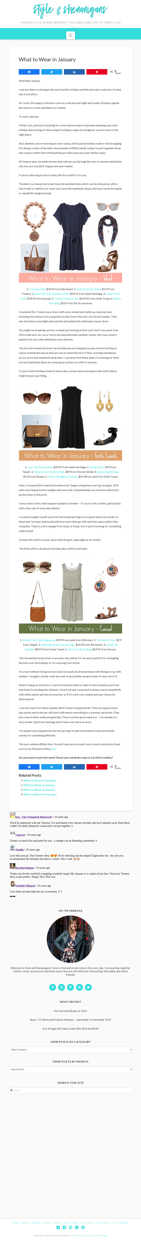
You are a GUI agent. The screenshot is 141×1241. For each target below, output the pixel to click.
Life (113, 1223)
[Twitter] (64, 1227)
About (25, 1223)
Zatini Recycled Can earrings (58, 644)
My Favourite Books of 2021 (70, 1010)
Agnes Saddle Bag (107, 471)
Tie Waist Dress (106, 640)
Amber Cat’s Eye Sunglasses (38, 640)
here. (54, 748)
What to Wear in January (39, 785)
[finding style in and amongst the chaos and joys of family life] (70, 14)
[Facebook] (58, 1227)
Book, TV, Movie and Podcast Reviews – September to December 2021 (70, 1019)
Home (16, 1223)
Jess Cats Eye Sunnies (40, 467)
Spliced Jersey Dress (89, 289)
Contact (123, 1223)
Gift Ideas (87, 1223)
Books (57, 1223)
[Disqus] (70, 854)
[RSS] (82, 1227)
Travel (47, 1223)
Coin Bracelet (37, 289)
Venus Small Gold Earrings (49, 471)
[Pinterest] (76, 1227)
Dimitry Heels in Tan (66, 298)
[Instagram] (70, 1227)
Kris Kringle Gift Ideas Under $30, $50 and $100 (70, 1028)
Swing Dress (97, 467)
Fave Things (102, 1223)
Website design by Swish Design (89, 1235)
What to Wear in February (40, 794)
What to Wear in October (39, 780)
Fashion (36, 1223)
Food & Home (71, 1223)
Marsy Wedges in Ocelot (62, 476)
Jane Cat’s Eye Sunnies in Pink (52, 293)
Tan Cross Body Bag (79, 649)
